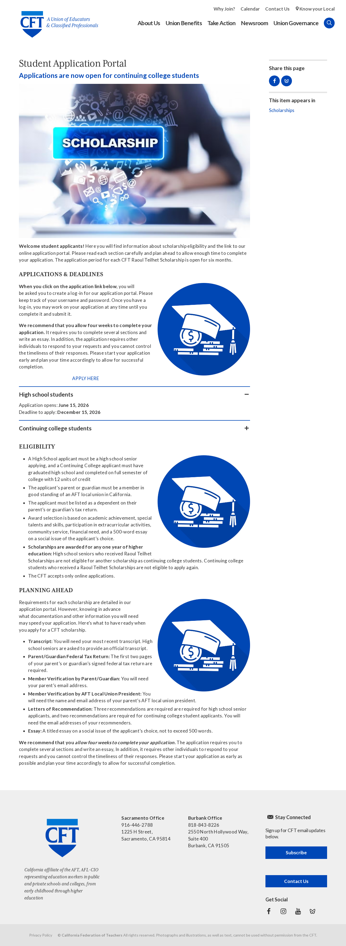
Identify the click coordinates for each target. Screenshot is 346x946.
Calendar (250, 9)
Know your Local (317, 9)
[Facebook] (268, 911)
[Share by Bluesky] (286, 80)
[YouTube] (298, 911)
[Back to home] (56, 20)
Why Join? (224, 9)
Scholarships (281, 110)
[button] (134, 394)
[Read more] (134, 161)
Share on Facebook (274, 80)
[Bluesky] (312, 911)
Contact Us (277, 9)
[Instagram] (283, 911)
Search (329, 23)
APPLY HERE (85, 378)
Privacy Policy (40, 935)
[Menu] (340, 23)
